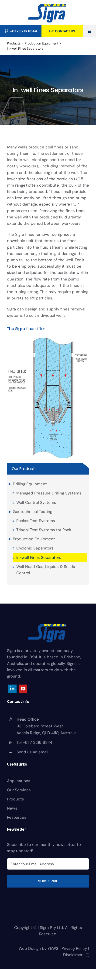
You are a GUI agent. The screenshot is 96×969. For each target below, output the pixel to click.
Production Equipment (34, 539)
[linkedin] (12, 689)
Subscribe (48, 881)
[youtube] (23, 689)
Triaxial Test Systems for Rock (43, 529)
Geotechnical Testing (32, 511)
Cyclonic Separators (35, 548)
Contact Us (65, 31)
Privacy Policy (74, 948)
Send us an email (32, 752)
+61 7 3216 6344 (23, 31)
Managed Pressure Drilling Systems (48, 493)
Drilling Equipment (30, 483)
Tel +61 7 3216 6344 (34, 742)
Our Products (24, 469)
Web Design (30, 948)
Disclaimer (72, 954)
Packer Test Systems (35, 520)
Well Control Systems (36, 502)
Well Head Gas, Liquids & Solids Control (45, 569)
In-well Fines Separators (38, 557)
